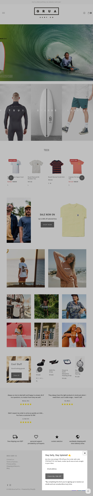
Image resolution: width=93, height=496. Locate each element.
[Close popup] (85, 453)
